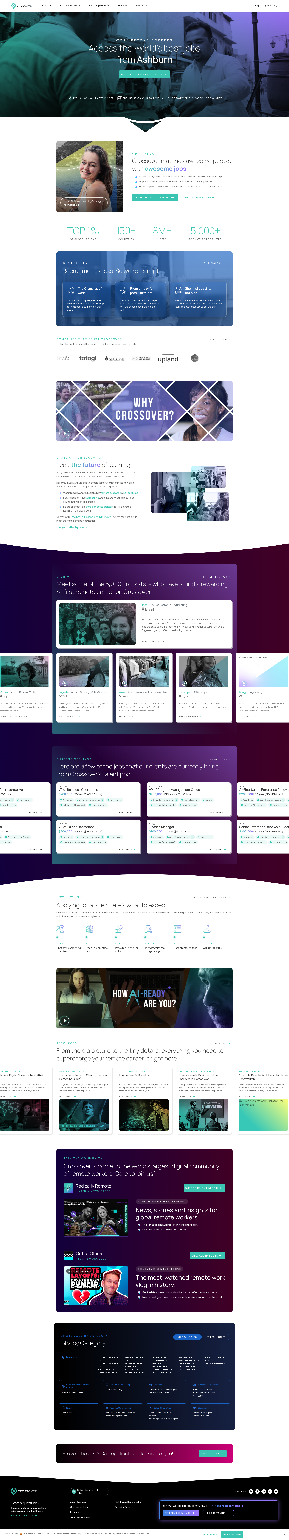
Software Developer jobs (215, 1363)
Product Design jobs (106, 1369)
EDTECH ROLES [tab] (216, 1337)
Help (257, 5)
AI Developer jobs (131, 1366)
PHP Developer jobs (186, 1363)
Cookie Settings (209, 1534)
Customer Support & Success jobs (163, 1389)
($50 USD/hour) (182, 831)
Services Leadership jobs (159, 1392)
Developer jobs (157, 1363)
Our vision (213, 263)
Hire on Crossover (197, 197)
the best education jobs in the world (91, 517)
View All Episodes (205, 1255)
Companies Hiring (79, 1507)
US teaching (92, 498)
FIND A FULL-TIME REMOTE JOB (142, 74)
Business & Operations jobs (204, 1392)
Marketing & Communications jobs (163, 1418)
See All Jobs (218, 759)
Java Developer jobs (186, 1357)
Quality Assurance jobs (107, 1372)
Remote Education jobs (202, 1412)
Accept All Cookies (232, 1534)
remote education (111, 493)
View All (221, 1043)
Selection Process (124, 1507)
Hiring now (219, 339)
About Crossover (78, 1501)
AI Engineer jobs (131, 1369)
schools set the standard (100, 506)
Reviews (122, 5)
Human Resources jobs (202, 1389)
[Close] (284, 1534)
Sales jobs (153, 1415)
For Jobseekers (69, 5)
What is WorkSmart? (80, 1517)
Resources (142, 5)
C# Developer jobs (159, 1357)
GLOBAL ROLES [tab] (187, 1337)
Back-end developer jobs (134, 1372)
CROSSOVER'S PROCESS (210, 897)
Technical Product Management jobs (120, 1412)
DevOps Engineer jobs (160, 1366)
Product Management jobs (116, 1415)
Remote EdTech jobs (201, 1415)
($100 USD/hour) (93, 794)
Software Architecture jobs (72, 1392)
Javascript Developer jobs (188, 1360)
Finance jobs (67, 1412)
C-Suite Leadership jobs (115, 1389)
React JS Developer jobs (187, 1369)
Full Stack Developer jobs (161, 1372)
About (45, 5)
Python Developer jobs (187, 1366)
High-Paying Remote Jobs (128, 1501)
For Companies (98, 5)
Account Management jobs (160, 1412)
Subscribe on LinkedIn (202, 1188)
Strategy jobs (198, 1395)
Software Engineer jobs (134, 1363)
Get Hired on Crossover (152, 197)
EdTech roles (130, 493)
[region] (144, 1534)
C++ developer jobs (159, 1360)
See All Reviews (215, 577)
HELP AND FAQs (23, 1515)
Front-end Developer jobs (162, 1369)
